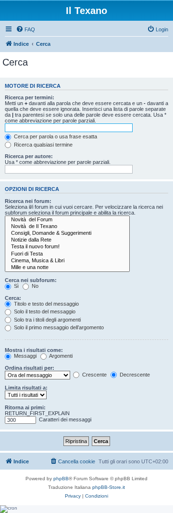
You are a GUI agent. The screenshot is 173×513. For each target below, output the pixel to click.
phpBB (61, 478)
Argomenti (60, 356)
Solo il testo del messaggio (43, 311)
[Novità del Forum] (67, 219)
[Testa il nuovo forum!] (67, 246)
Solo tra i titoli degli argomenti (46, 320)
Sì (15, 286)
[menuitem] (25, 29)
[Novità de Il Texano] (67, 226)
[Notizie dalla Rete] (67, 240)
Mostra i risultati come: (34, 350)
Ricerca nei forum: (28, 201)
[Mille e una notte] (67, 267)
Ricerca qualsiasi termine (42, 145)
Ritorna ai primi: (25, 407)
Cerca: (13, 298)
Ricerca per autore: (29, 156)
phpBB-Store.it (108, 487)
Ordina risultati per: (29, 368)
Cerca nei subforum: (31, 280)
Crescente (94, 375)
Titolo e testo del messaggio (45, 304)
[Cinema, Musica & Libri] (67, 260)
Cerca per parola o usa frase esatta (54, 136)
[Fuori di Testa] (67, 254)
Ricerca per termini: (29, 97)
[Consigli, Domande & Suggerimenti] (67, 233)
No (34, 286)
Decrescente (134, 375)
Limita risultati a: (26, 388)
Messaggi (24, 356)
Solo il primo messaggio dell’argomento (58, 327)
